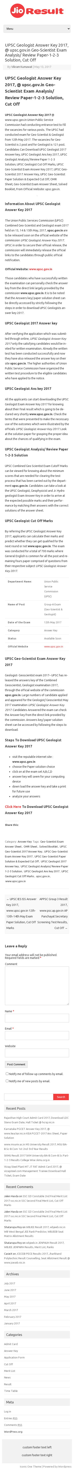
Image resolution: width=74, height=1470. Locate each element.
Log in (7, 1411)
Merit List (9, 1370)
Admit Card (11, 1344)
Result (8, 1384)
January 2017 (12, 1323)
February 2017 (12, 1316)
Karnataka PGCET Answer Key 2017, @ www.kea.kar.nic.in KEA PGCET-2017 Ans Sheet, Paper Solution (35, 1133)
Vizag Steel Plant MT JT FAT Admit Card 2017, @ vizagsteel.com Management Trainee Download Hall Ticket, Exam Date (35, 1171)
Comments (13, 1424)
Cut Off (8, 1364)
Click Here (13, 807)
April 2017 (10, 1303)
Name (9, 1011)
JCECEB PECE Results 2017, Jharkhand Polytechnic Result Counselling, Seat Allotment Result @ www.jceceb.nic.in (37, 1258)
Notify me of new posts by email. (29, 1081)
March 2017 (11, 1310)
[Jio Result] (37, 17)
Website (10, 1046)
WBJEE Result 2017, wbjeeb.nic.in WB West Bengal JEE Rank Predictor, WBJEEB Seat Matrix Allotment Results (34, 1231)
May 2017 (9, 1296)
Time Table (11, 1390)
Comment (11, 964)
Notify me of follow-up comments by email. (36, 1074)
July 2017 (9, 1283)
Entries (10, 1418)
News (7, 1377)
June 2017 (10, 1289)
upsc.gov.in (43, 876)
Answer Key (25, 841)
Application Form (14, 1357)
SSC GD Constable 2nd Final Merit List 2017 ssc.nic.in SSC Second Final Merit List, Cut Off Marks (35, 1200)
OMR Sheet (30, 846)
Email (9, 1028)
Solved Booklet (48, 846)
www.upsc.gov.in (40, 269)
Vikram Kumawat (21, 66)
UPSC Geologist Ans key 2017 (41, 871)
